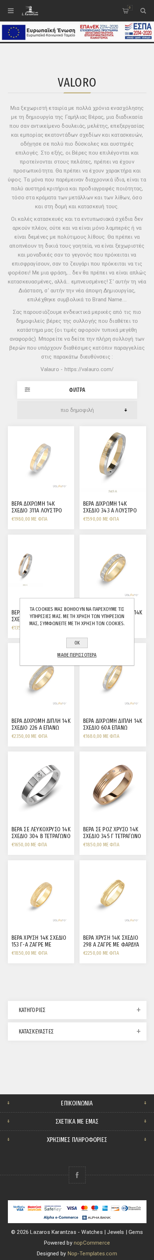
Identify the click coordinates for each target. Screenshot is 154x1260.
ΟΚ (77, 643)
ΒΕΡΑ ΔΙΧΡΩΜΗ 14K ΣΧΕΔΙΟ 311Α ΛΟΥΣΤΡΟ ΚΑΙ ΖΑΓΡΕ (36, 510)
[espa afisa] (77, 40)
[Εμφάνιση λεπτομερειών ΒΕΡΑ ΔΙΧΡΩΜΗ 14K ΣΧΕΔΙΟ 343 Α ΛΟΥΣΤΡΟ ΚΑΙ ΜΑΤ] (113, 459)
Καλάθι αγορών (129, 7)
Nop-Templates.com (92, 1253)
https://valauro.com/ (89, 369)
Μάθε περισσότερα (76, 655)
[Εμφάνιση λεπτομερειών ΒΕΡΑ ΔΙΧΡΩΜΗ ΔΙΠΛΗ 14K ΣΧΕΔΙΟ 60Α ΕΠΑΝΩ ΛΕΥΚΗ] (113, 676)
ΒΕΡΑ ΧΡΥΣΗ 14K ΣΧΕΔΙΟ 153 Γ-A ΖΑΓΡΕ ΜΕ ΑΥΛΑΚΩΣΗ (39, 944)
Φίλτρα (77, 389)
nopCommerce (92, 1243)
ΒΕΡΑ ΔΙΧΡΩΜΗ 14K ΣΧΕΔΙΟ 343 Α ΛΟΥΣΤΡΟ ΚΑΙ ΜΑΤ (110, 510)
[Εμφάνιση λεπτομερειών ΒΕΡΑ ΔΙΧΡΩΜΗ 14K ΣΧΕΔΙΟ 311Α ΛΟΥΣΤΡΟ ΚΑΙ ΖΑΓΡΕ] (41, 459)
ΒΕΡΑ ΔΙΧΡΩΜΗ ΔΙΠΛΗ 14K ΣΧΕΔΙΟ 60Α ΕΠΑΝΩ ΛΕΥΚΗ (112, 727)
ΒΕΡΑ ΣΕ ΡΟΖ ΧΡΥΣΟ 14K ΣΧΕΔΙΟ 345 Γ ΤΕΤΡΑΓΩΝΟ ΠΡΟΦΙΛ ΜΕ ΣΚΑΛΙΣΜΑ (112, 836)
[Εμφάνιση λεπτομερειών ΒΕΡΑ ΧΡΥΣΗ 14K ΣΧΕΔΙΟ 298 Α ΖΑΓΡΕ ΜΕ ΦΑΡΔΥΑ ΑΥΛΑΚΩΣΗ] (113, 893)
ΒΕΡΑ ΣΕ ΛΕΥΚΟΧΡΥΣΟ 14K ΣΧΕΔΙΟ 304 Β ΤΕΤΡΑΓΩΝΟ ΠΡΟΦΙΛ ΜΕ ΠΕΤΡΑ (41, 836)
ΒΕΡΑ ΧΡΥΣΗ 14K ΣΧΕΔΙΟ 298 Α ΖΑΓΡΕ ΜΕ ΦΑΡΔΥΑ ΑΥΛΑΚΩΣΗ (111, 944)
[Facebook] (77, 1175)
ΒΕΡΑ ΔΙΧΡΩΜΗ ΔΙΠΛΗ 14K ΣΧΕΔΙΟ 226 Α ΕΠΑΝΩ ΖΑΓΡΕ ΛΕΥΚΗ (41, 727)
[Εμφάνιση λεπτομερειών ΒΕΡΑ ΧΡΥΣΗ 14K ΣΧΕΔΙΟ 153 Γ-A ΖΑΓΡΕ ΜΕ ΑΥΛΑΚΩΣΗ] (41, 893)
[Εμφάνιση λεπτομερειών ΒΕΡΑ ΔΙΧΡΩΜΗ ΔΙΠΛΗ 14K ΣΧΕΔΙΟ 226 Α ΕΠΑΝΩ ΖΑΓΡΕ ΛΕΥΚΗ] (41, 676)
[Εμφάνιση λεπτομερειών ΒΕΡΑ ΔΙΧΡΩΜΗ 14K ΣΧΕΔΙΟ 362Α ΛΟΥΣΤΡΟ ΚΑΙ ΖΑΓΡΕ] (41, 568)
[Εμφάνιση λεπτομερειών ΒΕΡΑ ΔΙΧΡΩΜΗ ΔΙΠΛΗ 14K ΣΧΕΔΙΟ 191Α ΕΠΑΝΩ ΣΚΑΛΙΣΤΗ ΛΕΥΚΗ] (113, 568)
